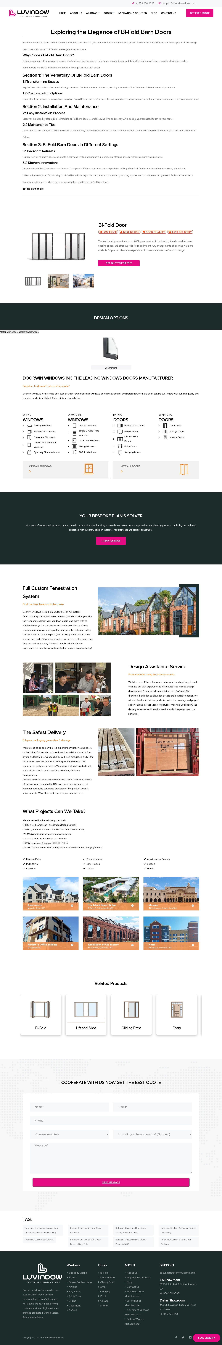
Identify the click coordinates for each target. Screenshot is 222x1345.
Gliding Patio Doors (134, 425)
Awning (73, 1286)
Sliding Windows (87, 446)
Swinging (133, 1028)
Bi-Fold (73, 1310)
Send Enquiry (206, 1337)
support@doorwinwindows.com (178, 3)
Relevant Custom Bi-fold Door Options (176, 1242)
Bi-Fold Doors (131, 431)
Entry (88, 1028)
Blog (129, 1282)
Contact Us (133, 1286)
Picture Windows (87, 425)
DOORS (107, 13)
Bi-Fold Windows (87, 452)
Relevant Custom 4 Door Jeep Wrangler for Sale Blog (131, 1230)
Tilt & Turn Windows (89, 440)
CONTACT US (168, 13)
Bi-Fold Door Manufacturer (133, 1303)
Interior (104, 1305)
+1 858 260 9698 (145, 3)
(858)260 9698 (171, 1293)
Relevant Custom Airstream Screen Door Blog (178, 1230)
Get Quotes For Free (119, 263)
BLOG (154, 13)
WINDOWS (91, 13)
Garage (104, 1301)
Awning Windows (43, 425)
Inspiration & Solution (139, 1277)
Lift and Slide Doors (131, 439)
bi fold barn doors (33, 188)
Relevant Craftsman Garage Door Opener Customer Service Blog (42, 1230)
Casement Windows (44, 437)
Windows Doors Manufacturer (134, 1294)
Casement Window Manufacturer (137, 1312)
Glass (19, 331)
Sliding (72, 1301)
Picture (73, 1277)
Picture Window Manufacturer (134, 1321)
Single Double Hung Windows (89, 433)
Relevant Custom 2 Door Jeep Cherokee (85, 1230)
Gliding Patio (43, 1028)
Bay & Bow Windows (44, 431)
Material (4, 331)
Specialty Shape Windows (47, 452)
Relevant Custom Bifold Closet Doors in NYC (131, 1242)
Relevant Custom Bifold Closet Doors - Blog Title (85, 1242)
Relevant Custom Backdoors (39, 1239)
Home (62, 13)
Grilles (35, 331)
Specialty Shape (78, 1272)
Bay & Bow (75, 1291)
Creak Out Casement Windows (45, 445)
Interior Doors (177, 437)
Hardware (27, 331)
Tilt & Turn (75, 1296)
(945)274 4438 (171, 1314)
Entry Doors (130, 446)
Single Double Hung (80, 1282)
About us (76, 13)
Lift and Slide (107, 1277)
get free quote (200, 13)
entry (103, 1286)
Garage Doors (177, 431)
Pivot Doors (176, 425)
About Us (132, 1272)
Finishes (12, 331)
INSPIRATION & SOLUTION (132, 13)
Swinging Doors (132, 452)
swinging (105, 1291)
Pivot (179, 1028)
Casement (75, 1305)
